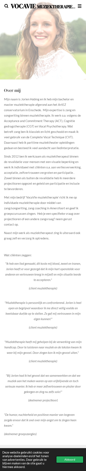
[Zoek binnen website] (6, 6)
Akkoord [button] (69, 459)
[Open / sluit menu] (79, 6)
